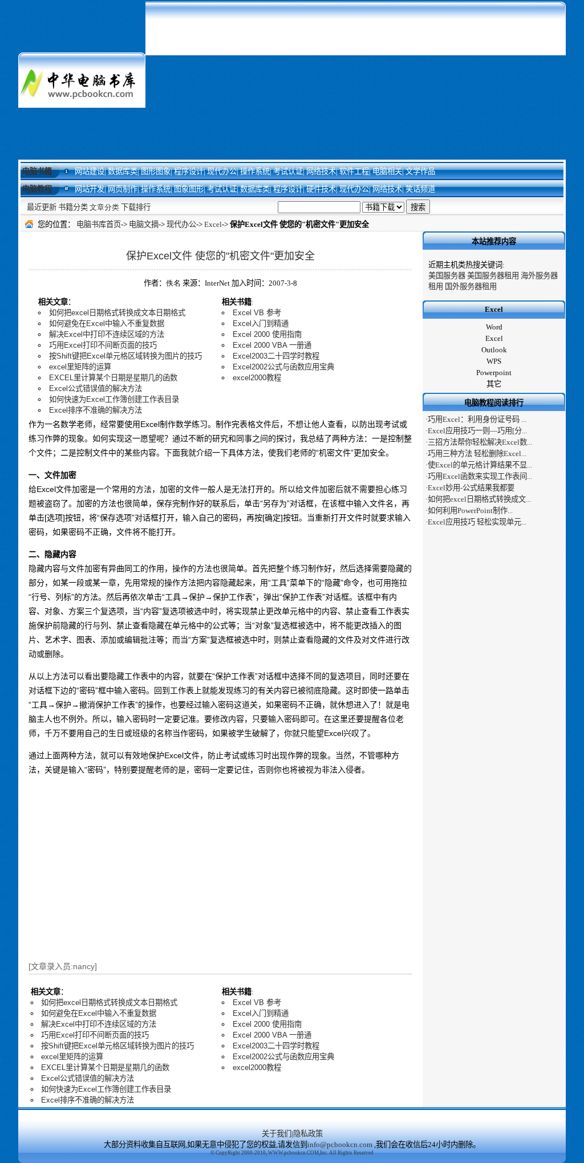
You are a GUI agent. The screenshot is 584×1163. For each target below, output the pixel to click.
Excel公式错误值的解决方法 (95, 388)
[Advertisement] (355, 80)
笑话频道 (420, 189)
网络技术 (321, 171)
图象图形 (189, 189)
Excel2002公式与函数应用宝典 (283, 367)
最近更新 (41, 207)
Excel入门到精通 (261, 323)
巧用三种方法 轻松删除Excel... (477, 453)
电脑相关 (387, 171)
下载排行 (136, 207)
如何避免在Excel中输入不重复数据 (106, 323)
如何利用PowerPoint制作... (470, 510)
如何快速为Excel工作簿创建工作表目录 (114, 399)
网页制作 (122, 189)
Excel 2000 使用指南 (267, 334)
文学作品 (420, 171)
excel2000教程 (257, 377)
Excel (213, 224)
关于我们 (276, 1133)
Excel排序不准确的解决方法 (95, 410)
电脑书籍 (37, 171)
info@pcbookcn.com (339, 1144)
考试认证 (288, 171)
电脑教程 (37, 189)
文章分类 (104, 207)
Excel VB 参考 (257, 312)
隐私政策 (308, 1133)
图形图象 (156, 171)
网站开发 (89, 189)
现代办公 (222, 171)
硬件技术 (321, 189)
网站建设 (89, 171)
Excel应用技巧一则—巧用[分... (477, 430)
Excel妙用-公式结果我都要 (471, 487)
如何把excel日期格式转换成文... (479, 499)
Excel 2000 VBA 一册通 (272, 345)
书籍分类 (73, 207)
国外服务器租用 (471, 286)
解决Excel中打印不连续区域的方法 (106, 334)
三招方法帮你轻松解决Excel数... (480, 442)
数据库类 (122, 171)
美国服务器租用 (493, 275)
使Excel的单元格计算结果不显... (480, 465)
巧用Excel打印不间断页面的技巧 (103, 345)
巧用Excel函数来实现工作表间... (480, 476)
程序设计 (189, 171)
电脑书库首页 (98, 224)
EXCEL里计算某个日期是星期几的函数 (113, 377)
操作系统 (255, 171)
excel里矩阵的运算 (80, 367)
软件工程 (354, 171)
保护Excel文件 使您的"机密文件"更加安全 (220, 256)
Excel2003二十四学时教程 (276, 356)
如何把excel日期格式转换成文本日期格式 (117, 312)
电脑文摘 (144, 224)
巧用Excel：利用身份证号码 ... (477, 419)
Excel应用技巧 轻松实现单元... (477, 522)
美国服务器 (446, 275)
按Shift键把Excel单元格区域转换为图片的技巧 (125, 356)
